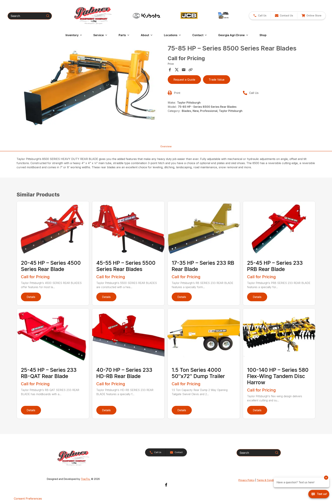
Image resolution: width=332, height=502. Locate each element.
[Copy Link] (190, 70)
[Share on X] (177, 70)
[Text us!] (319, 494)
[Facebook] (166, 485)
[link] (311, 15)
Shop (263, 35)
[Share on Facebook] (170, 70)
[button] (260, 15)
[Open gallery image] (91, 89)
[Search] (48, 15)
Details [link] (31, 297)
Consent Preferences (28, 498)
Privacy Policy (246, 480)
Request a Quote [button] (184, 79)
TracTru (85, 478)
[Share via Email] (184, 70)
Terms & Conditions (268, 480)
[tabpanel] (91, 89)
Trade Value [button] (216, 79)
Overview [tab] (166, 146)
